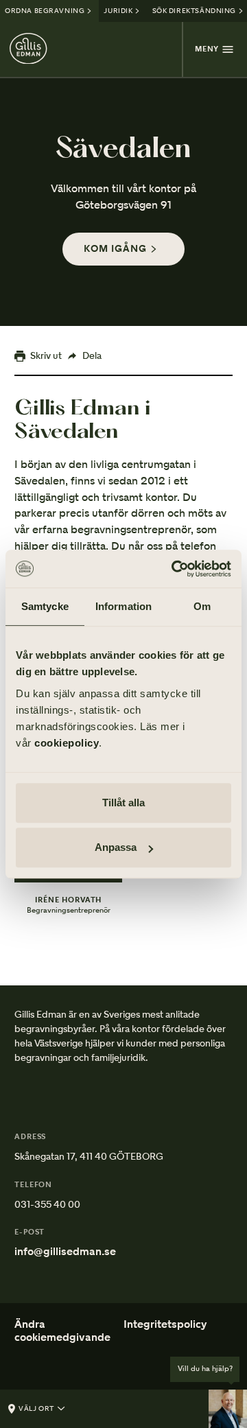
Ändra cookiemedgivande (62, 1331)
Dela (92, 355)
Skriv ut (46, 355)
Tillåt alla (123, 802)
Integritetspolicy (165, 1324)
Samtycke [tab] (45, 606)
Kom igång (115, 248)
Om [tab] (202, 606)
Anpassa (116, 847)
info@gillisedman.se (65, 1251)
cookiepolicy (66, 743)
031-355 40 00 (47, 1204)
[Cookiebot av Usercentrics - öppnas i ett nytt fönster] (174, 569)
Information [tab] (123, 606)
